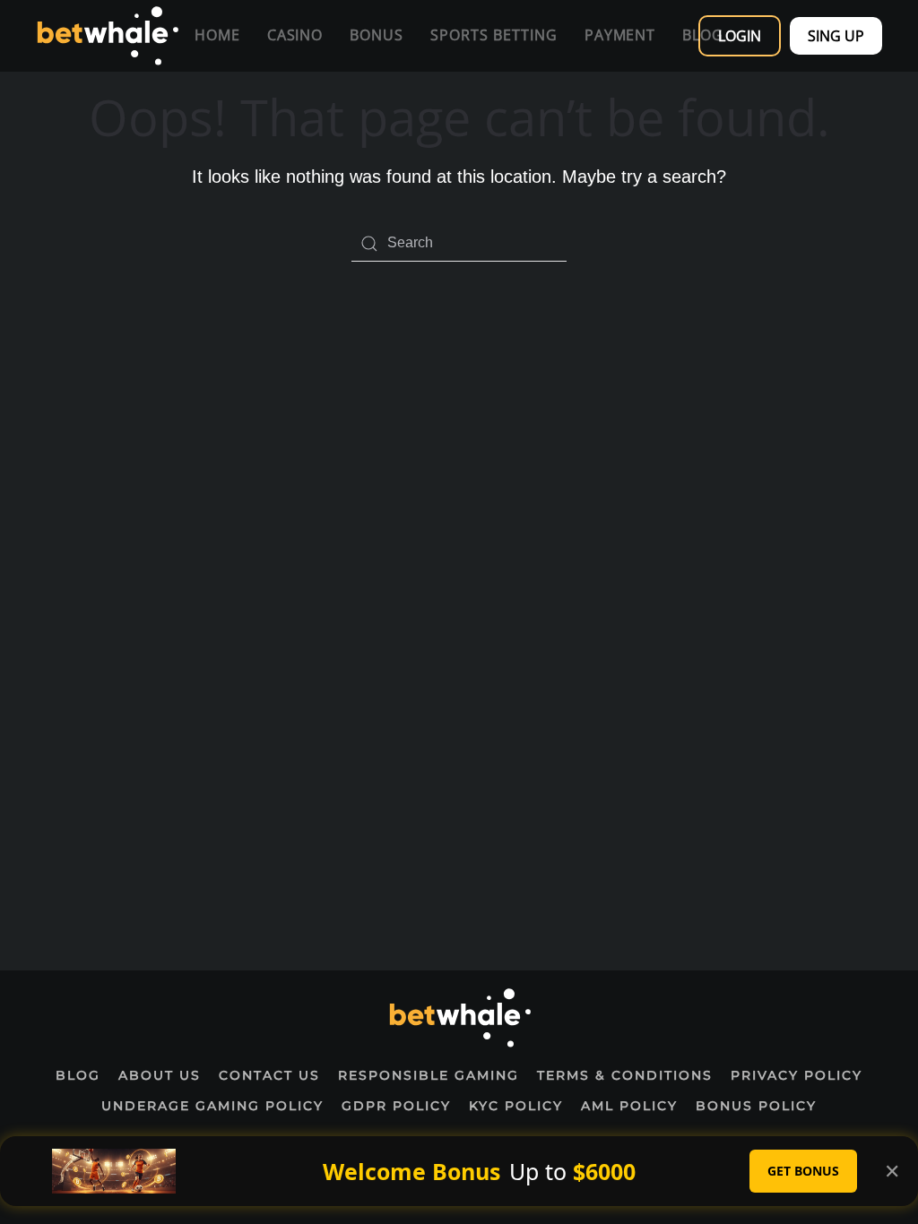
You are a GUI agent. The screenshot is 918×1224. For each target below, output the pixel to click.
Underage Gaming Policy (212, 1106)
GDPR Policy (396, 1106)
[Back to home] (107, 36)
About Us (159, 1075)
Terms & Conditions (625, 1075)
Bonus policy (756, 1106)
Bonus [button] (376, 35)
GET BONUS (803, 1170)
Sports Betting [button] (493, 35)
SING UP (836, 36)
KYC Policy (516, 1106)
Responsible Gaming (428, 1075)
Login (739, 36)
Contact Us (269, 1075)
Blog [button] (702, 35)
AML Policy (629, 1106)
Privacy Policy (796, 1075)
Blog (78, 1075)
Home (217, 35)
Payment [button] (620, 35)
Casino (295, 35)
